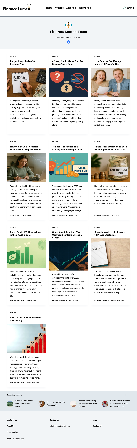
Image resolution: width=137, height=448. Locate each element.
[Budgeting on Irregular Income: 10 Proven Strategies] (110, 253)
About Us (71, 8)
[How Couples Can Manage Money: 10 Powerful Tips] (110, 82)
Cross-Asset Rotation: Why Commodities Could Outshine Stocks (67, 235)
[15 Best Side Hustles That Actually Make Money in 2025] (68, 167)
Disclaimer (97, 426)
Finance (13, 56)
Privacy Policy (12, 432)
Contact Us (84, 8)
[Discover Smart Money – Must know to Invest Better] (10, 404)
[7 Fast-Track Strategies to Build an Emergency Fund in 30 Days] (110, 167)
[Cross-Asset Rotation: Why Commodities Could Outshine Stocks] (68, 256)
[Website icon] (68, 42)
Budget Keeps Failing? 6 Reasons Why (56, 403)
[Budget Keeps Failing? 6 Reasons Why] (26, 82)
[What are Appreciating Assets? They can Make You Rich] (73, 404)
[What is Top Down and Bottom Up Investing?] (26, 338)
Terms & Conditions (15, 439)
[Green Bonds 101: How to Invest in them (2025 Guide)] (26, 253)
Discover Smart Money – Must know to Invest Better (24, 403)
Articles (59, 8)
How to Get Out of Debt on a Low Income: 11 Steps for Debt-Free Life (120, 403)
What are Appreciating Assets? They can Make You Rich (88, 403)
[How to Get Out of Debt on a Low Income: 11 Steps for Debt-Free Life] (105, 404)
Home (49, 8)
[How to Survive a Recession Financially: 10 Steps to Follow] (26, 167)
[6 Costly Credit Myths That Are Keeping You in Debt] (68, 82)
